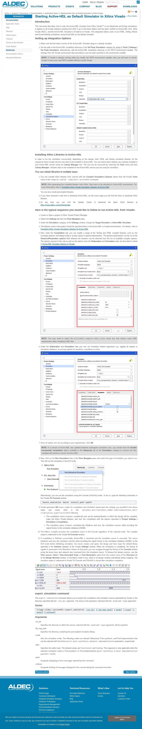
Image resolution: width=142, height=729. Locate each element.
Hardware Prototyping (47, 702)
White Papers (11, 35)
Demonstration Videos (14, 54)
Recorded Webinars (13, 58)
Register (100, 2)
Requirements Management (49, 704)
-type (127, 610)
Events (100, 696)
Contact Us (122, 693)
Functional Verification (47, 696)
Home (7, 13)
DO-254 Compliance (46, 710)
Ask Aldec (121, 696)
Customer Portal (124, 699)
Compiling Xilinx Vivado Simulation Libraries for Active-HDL (85, 187)
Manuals (9, 31)
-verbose (49, 612)
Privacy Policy (64, 724)
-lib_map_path (104, 610)
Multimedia (10, 50)
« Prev (128, 16)
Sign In (93, 2)
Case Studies (11, 46)
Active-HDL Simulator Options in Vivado (58, 244)
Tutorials (9, 39)
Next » (135, 16)
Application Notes (12, 24)
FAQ (7, 28)
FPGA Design (44, 693)
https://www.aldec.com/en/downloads (55, 205)
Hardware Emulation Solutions (50, 699)
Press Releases (104, 693)
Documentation (12, 20)
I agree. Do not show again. (122, 718)
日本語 (85, 2)
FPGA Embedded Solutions (49, 707)
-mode (118, 610)
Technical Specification (14, 43)
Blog (71, 699)
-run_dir (90, 610)
